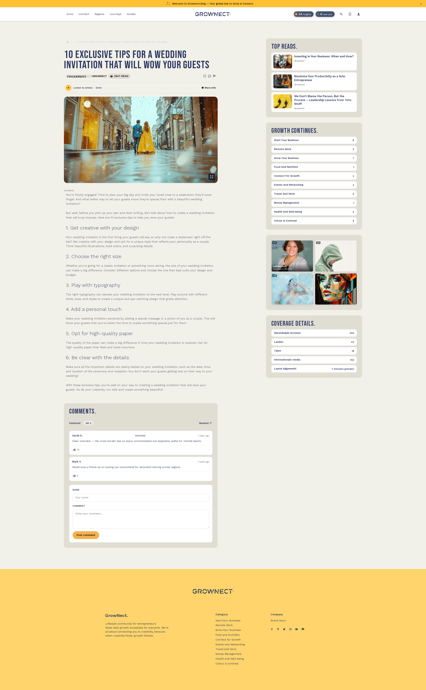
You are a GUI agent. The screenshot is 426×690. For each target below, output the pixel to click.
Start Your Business (227, 620)
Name (76, 490)
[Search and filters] (341, 14)
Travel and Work (225, 649)
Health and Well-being (229, 658)
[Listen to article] (68, 88)
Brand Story (278, 620)
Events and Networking (230, 644)
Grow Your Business (228, 630)
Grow (70, 14)
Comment (79, 506)
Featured (74, 423)
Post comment (86, 535)
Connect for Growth (228, 639)
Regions (99, 14)
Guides (131, 14)
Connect (84, 14)
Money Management (228, 653)
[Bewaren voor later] (205, 76)
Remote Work (224, 625)
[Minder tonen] (209, 76)
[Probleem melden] (214, 76)
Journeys (115, 14)
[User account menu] (358, 14)
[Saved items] (350, 14)
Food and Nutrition (227, 634)
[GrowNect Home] (213, 14)
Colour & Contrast (226, 663)
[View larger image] (141, 140)
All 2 (88, 423)
